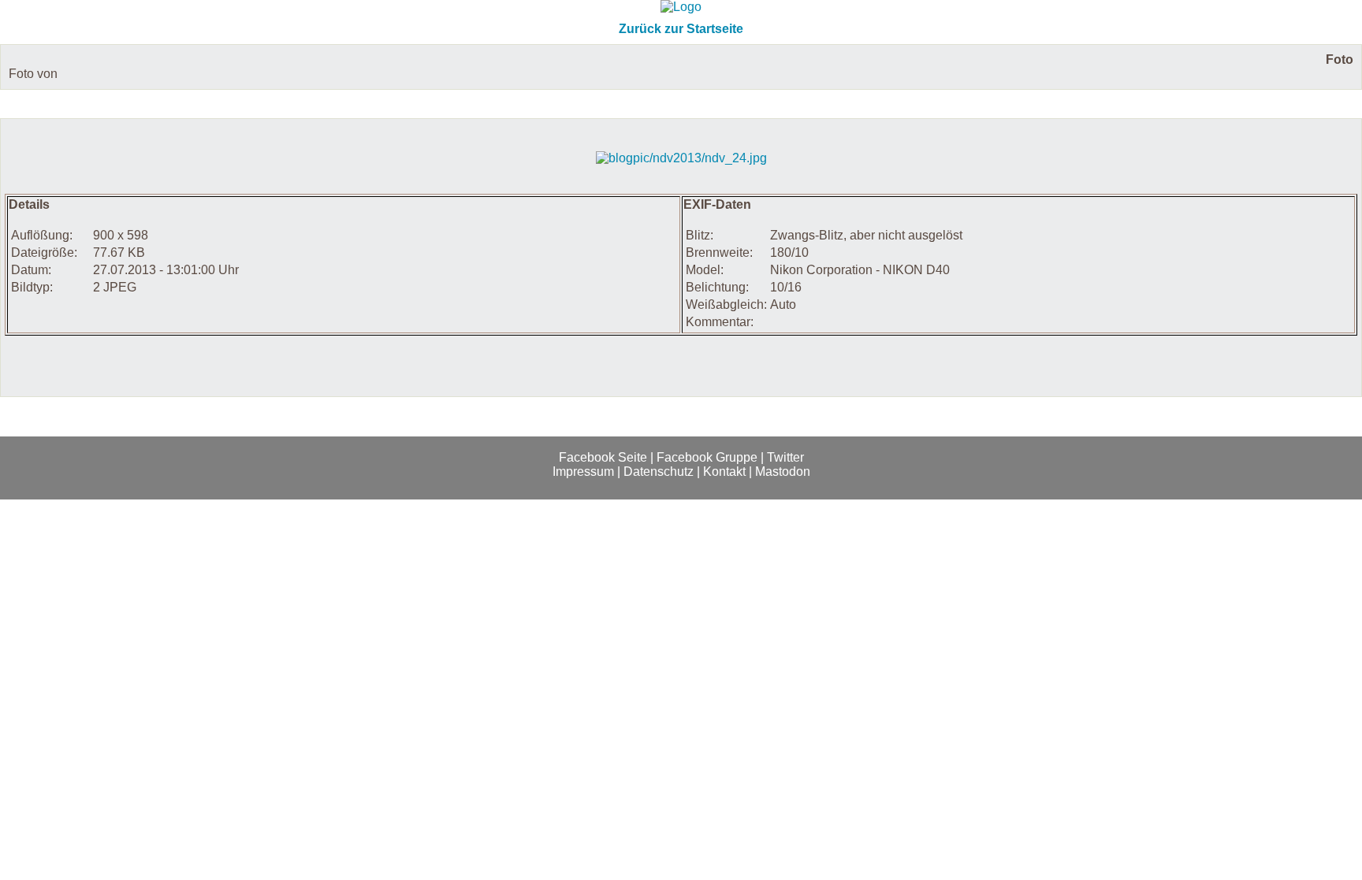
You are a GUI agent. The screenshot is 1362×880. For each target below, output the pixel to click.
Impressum (583, 471)
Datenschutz (658, 471)
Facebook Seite (603, 457)
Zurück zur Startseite (681, 28)
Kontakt (724, 471)
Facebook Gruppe (707, 457)
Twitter (785, 457)
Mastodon (782, 471)
